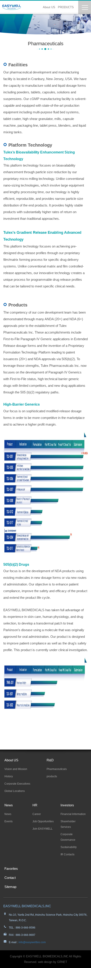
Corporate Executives (17, 783)
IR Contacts (67, 854)
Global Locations (14, 791)
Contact (10, 878)
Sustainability (69, 847)
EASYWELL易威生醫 (11, 7)
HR (34, 805)
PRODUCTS (66, 7)
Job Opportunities (43, 821)
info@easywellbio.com (32, 942)
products (52, 776)
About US (49, 7)
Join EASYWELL (42, 828)
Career (36, 814)
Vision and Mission (15, 769)
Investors (67, 805)
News (8, 805)
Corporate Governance (68, 837)
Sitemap (10, 887)
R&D (50, 760)
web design (45, 962)
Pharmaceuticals (57, 769)
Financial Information (73, 814)
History (8, 776)
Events (8, 821)
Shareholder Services (68, 824)
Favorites (11, 868)
